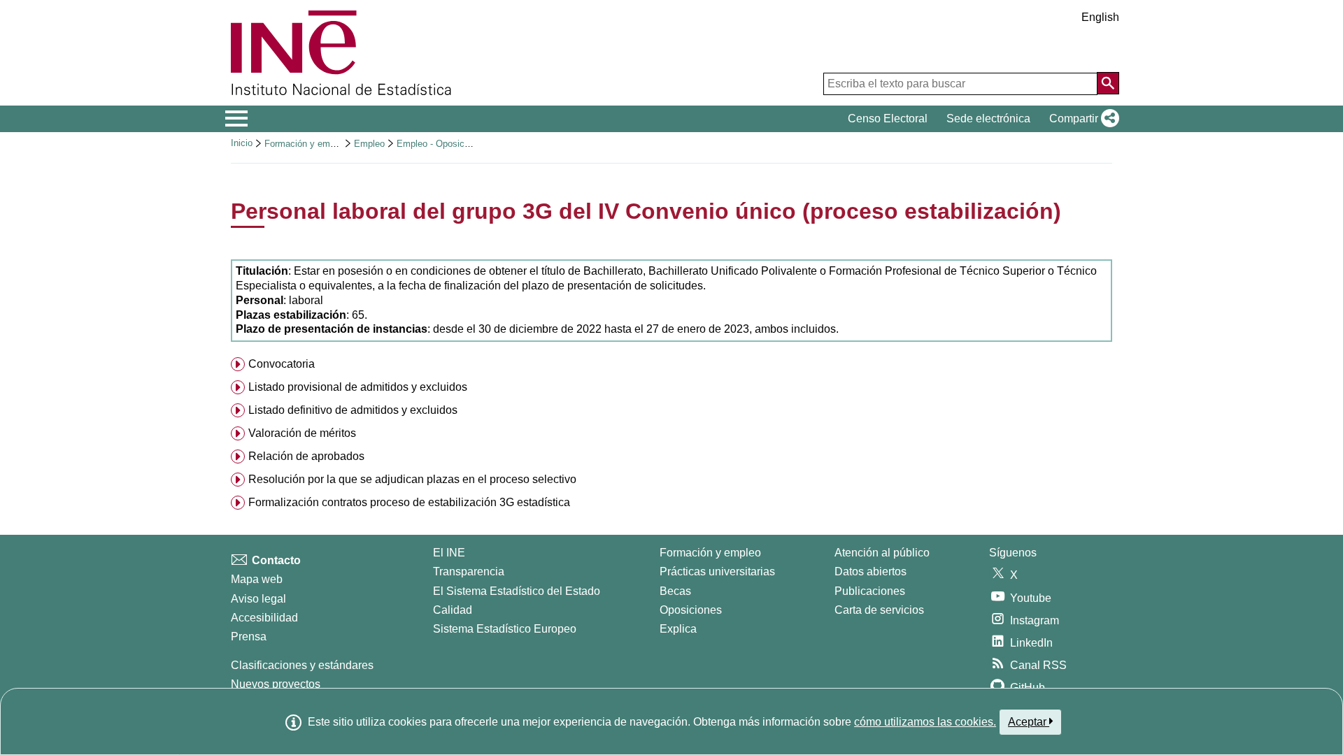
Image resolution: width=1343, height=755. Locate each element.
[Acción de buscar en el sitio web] (1108, 83)
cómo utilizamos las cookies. (925, 722)
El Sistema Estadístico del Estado (516, 591)
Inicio (242, 143)
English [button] (1100, 17)
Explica (678, 629)
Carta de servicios (879, 610)
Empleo (369, 143)
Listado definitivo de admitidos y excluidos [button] (352, 410)
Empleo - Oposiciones (441, 143)
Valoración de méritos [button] (302, 433)
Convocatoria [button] (281, 364)
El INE (449, 553)
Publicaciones (869, 591)
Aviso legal (258, 599)
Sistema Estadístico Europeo (504, 629)
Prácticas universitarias (717, 571)
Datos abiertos (870, 571)
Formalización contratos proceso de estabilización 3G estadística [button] (409, 502)
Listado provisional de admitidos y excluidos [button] (357, 387)
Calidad (452, 610)
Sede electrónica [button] (988, 118)
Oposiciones (691, 610)
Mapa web (257, 579)
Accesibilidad (264, 618)
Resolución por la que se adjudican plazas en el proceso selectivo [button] (412, 479)
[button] (1081, 118)
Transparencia (468, 571)
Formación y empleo (305, 143)
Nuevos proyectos (275, 684)
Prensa (249, 636)
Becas (675, 591)
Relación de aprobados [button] (306, 456)
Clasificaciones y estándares (302, 665)
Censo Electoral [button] (888, 118)
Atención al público (882, 553)
